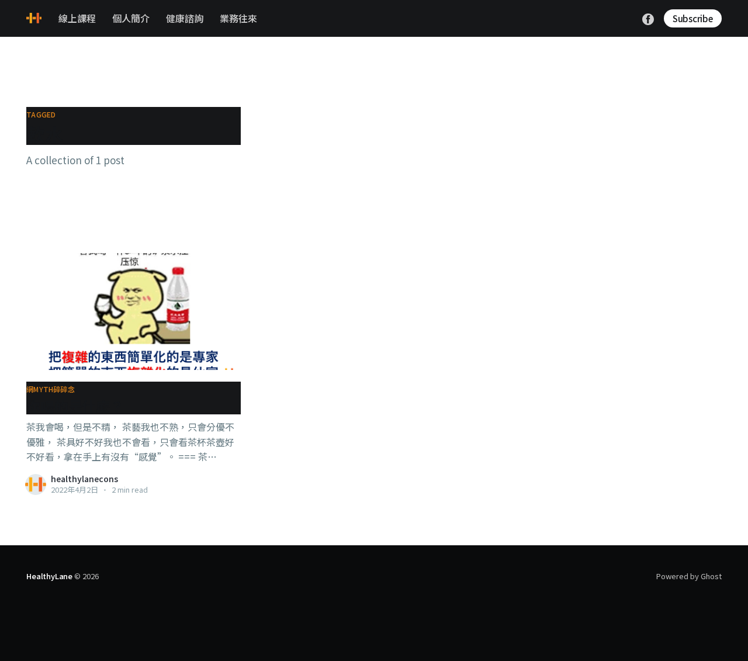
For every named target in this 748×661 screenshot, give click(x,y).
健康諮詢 (184, 18)
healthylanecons (84, 478)
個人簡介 (131, 18)
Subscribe (693, 18)
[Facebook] (648, 18)
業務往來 (238, 18)
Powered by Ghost (689, 576)
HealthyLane (49, 576)
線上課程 (77, 18)
